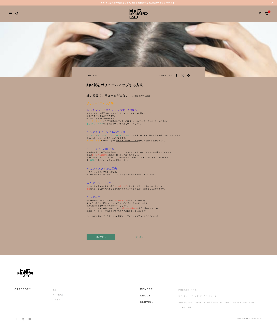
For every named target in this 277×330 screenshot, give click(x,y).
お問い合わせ (248, 302)
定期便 (57, 300)
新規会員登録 (183, 290)
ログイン (194, 290)
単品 (54, 290)
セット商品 (57, 295)
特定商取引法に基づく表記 (218, 302)
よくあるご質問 (184, 307)
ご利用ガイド (236, 302)
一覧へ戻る (138, 237)
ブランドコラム (200, 296)
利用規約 (182, 302)
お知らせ (212, 296)
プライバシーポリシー (196, 302)
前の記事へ (101, 237)
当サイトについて (185, 296)
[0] (266, 14)
